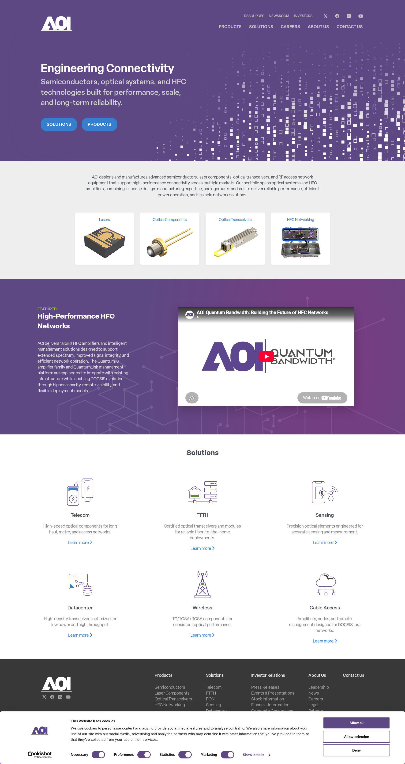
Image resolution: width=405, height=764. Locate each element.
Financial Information (270, 705)
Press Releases (265, 688)
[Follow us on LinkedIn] (348, 16)
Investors (303, 16)
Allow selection (356, 737)
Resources (254, 16)
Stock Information (267, 699)
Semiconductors (170, 688)
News (313, 694)
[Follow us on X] (325, 16)
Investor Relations (268, 676)
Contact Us (353, 676)
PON (210, 699)
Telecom (213, 688)
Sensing (213, 705)
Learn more (79, 543)
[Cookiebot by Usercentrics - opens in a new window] (39, 754)
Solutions (59, 124)
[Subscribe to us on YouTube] (360, 16)
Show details (253, 755)
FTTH (211, 694)
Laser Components (172, 694)
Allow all (356, 723)
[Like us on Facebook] (337, 16)
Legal (313, 705)
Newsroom (279, 16)
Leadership (318, 688)
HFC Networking (170, 705)
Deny (356, 750)
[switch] (144, 754)
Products (99, 124)
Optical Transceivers (173, 699)
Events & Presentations (272, 694)
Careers (315, 699)
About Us (317, 676)
